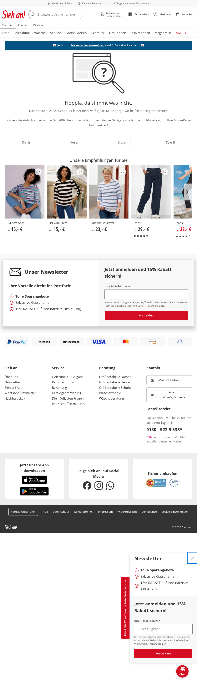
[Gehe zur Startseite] (13, 14)
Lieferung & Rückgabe (67, 377)
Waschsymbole (110, 393)
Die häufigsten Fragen (68, 398)
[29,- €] (151, 192)
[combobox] (62, 14)
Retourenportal (63, 382)
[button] (188, 192)
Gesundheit (117, 33)
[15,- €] (25, 192)
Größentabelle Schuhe (115, 388)
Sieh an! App (14, 388)
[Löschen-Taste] (79, 14)
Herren (23, 25)
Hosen (74, 142)
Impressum (105, 511)
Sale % (170, 142)
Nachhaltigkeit (15, 398)
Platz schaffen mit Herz (68, 404)
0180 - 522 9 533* (164, 429)
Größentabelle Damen (115, 377)
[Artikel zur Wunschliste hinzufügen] (38, 171)
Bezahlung (59, 388)
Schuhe (55, 33)
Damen (7, 25)
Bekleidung (22, 33)
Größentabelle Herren (115, 382)
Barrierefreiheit (83, 511)
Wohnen (39, 25)
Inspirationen (140, 33)
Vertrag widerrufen (23, 511)
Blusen (123, 142)
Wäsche (40, 33)
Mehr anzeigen (158, 643)
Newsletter (12, 382)
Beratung (107, 368)
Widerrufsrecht (127, 511)
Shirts (26, 142)
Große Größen (76, 33)
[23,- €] (109, 192)
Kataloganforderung (66, 393)
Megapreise (163, 33)
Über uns (11, 377)
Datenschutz (61, 511)
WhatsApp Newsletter (20, 393)
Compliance (149, 511)
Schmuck (97, 33)
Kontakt (153, 368)
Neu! (5, 33)
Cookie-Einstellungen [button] (175, 511)
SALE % (181, 33)
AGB (45, 511)
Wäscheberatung (111, 398)
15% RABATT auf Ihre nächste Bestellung (125, 610)
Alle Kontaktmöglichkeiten (171, 394)
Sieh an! (11, 368)
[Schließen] (192, 558)
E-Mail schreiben (165, 381)
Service (58, 368)
